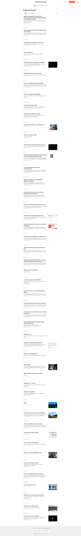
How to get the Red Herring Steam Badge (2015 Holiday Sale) (34, 322)
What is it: (25, 374)
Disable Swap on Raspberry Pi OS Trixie (34, 42)
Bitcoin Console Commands (31, 270)
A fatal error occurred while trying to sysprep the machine (35, 312)
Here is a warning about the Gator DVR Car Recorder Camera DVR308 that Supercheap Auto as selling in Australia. (35, 415)
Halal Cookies (27, 364)
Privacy (38, 528)
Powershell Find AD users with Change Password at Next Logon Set (33, 193)
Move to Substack (28, 52)
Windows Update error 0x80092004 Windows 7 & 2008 (33, 180)
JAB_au (28, 23)
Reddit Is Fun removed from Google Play (34, 495)
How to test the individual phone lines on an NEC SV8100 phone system (34, 282)
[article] (40, 20)
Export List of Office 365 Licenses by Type (34, 204)
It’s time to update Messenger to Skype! (34, 474)
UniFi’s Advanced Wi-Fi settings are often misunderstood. (34, 146)
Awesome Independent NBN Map (32, 94)
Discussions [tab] (32, 13)
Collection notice (47, 528)
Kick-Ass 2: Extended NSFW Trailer (33, 452)
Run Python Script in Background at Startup (35, 303)
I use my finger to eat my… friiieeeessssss (34, 124)
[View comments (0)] (32, 24)
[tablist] (29, 13)
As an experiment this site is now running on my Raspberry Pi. (35, 356)
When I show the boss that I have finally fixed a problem (34, 444)
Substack (35, 533)
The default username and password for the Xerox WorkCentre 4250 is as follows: (33, 465)
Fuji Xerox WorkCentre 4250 (31, 463)
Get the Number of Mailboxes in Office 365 (34, 236)
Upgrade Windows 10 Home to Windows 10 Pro (35, 248)
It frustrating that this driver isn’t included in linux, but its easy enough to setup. (34, 21)
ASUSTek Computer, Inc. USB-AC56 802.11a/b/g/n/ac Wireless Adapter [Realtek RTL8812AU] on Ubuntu (35, 18)
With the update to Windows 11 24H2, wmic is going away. (35, 74)
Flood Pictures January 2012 (31, 506)
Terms (42, 528)
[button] (35, 5)
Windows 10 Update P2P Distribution (33, 342)
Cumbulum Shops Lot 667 (30, 105)
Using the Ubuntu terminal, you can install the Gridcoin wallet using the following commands (34, 116)
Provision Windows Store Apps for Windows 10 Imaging (35, 225)
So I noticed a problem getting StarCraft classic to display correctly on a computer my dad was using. (34, 64)
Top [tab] (28, 13)
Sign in (77, 2)
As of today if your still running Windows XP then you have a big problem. (35, 385)
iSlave (25, 402)
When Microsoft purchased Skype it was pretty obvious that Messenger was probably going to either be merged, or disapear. (35, 476)
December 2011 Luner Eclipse (31, 516)
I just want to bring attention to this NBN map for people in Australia (35, 96)
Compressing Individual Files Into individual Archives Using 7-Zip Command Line (35, 260)
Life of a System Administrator (31, 442)
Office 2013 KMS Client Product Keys (33, 424)
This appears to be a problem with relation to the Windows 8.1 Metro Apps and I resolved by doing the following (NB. (35, 315)
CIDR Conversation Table (30, 135)
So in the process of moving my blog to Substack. (33, 54)
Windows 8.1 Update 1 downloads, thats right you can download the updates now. (34, 394)
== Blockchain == (27, 271)
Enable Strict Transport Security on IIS (33, 215)
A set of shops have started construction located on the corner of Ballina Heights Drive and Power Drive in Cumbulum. (34, 107)
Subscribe (72, 2)
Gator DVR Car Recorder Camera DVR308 (34, 413)
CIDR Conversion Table (28, 136)
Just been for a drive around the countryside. (32, 507)
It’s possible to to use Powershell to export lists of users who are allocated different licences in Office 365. (35, 207)
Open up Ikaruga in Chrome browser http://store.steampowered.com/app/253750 (32, 325)
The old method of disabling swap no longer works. (33, 44)
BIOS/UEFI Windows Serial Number (32, 73)
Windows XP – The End (29, 383)
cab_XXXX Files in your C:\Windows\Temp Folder (34, 291)
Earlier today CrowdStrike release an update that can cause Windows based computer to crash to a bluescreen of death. (35, 85)
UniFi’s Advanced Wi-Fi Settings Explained (34, 144)
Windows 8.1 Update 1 (29, 391)
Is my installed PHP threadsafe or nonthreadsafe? (32, 168)
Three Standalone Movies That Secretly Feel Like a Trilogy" (35, 31)
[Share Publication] (67, 2)
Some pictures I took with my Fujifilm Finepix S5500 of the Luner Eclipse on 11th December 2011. (35, 518)
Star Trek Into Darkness (30, 485)
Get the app (46, 530)
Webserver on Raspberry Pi (31, 353)
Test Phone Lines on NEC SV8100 (32, 280)
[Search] (65, 2)
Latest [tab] (25, 13)
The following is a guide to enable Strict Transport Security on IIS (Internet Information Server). (35, 218)
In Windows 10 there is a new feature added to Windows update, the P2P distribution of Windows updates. (34, 345)
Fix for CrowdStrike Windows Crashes (33, 83)
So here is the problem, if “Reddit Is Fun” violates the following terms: (34, 497)
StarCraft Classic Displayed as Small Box (34, 62)
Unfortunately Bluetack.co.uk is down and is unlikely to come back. (35, 336)
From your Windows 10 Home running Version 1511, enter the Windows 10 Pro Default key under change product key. (35, 251)
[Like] (24, 24)
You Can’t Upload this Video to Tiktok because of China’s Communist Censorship (35, 155)
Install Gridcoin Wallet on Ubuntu (32, 113)
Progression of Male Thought (31, 432)
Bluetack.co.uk (27, 334)
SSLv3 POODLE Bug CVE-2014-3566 (33, 373)
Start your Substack (37, 530)
